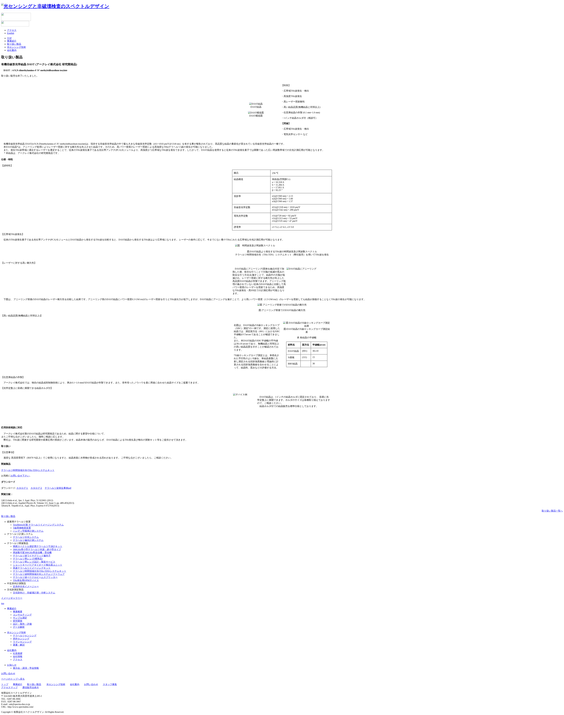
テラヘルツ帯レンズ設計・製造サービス (34, 562)
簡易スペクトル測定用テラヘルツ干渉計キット (37, 546)
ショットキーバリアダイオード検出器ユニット (37, 565)
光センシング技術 (16, 47)
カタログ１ (22, 488)
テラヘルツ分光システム (26, 537)
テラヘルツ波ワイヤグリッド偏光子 (32, 555)
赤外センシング (21, 638)
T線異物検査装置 (22, 528)
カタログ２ (36, 488)
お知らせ (11, 665)
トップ (4, 684)
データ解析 (19, 627)
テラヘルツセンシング (24, 635)
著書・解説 (19, 645)
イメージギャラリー (11, 598)
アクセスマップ (9, 687)
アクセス (11, 30)
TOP (9, 38)
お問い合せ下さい (20, 475)
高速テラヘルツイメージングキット (32, 568)
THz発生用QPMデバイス (26, 580)
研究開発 (17, 621)
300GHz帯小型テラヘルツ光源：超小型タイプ (37, 549)
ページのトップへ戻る (13, 679)
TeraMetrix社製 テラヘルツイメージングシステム (38, 525)
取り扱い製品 (14, 44)
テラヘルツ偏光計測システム (28, 540)
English (10, 33)
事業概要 (17, 611)
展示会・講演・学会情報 (26, 668)
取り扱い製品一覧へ (552, 511)
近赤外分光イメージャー (26, 586)
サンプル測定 (20, 618)
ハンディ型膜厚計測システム (28, 531)
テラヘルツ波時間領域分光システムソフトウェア (39, 574)
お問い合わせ (8, 673)
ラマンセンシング (22, 641)
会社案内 (11, 50)
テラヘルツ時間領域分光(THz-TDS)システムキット (27, 470)
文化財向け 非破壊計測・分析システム (34, 592)
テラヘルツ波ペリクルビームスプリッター (35, 577)
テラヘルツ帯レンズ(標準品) (28, 558)
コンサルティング (22, 614)
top (2, 603)
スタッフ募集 (110, 684)
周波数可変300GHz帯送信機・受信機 (32, 552)
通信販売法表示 (30, 687)
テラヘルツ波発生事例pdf (58, 488)
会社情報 (17, 656)
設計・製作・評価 (22, 624)
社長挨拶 (17, 653)
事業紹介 (11, 41)
